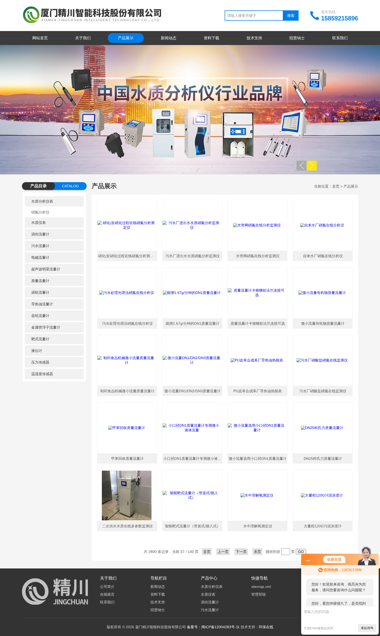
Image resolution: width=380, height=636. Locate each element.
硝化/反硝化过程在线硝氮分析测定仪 (127, 256)
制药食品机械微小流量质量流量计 (127, 391)
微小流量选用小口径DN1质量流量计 (258, 458)
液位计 (36, 351)
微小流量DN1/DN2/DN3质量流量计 (192, 391)
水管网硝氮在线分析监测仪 (257, 256)
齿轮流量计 (40, 316)
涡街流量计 (40, 234)
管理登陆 (258, 594)
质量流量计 (40, 281)
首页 (335, 186)
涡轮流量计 (40, 292)
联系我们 (340, 38)
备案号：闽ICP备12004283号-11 (213, 627)
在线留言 (107, 594)
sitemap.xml (261, 587)
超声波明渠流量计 (45, 269)
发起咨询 (367, 628)
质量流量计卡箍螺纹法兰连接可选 (258, 323)
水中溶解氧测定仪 (257, 526)
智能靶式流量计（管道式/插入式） (192, 526)
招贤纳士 (297, 38)
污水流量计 (40, 246)
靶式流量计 (40, 339)
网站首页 (40, 38)
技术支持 (254, 38)
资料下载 (211, 38)
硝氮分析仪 (40, 212)
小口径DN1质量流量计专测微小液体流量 (193, 458)
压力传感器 (40, 362)
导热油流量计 (42, 304)
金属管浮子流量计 (45, 327)
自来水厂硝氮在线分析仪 (323, 256)
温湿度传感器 (42, 374)
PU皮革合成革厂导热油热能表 (257, 391)
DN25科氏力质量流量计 (323, 458)
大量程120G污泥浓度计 (323, 526)
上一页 (223, 552)
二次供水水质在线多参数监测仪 (127, 526)
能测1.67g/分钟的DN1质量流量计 (192, 323)
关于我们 (83, 38)
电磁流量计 (40, 257)
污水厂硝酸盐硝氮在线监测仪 (322, 391)
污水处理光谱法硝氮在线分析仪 (127, 323)
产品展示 (125, 38)
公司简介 (107, 587)
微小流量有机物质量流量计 (323, 323)
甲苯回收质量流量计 (127, 458)
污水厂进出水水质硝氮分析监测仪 (192, 256)
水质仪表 (38, 222)
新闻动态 (168, 38)
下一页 (241, 552)
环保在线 (266, 627)
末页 (257, 552)
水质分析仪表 (42, 201)
